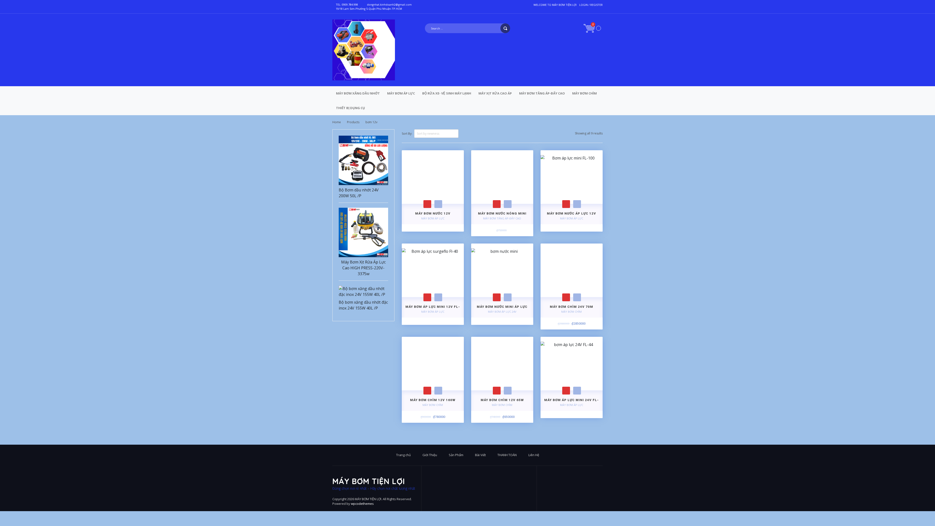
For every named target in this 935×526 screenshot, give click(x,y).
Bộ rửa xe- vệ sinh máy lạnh (446, 93)
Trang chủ (403, 455)
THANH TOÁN (507, 455)
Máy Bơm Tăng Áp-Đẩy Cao (542, 93)
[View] (438, 204)
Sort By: (407, 134)
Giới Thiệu (429, 455)
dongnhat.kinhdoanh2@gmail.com (389, 4)
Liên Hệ (533, 455)
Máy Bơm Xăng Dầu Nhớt (358, 93)
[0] (592, 28)
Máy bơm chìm (584, 93)
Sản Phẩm (456, 455)
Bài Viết (480, 455)
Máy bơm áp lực (401, 93)
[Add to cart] (427, 204)
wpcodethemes (362, 503)
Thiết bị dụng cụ (350, 108)
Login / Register (591, 5)
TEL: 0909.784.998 (347, 4)
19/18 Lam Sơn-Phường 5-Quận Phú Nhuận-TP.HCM (369, 8)
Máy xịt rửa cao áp (495, 93)
